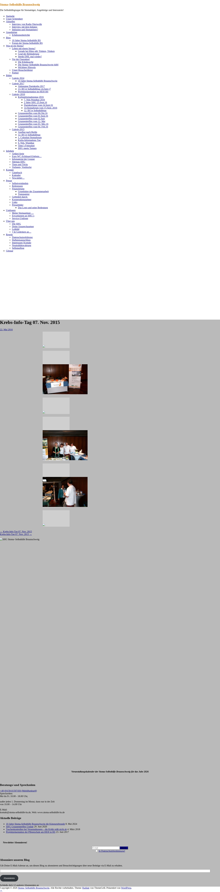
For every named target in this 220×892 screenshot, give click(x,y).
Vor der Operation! (21, 59)
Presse (9, 180)
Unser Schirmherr (14, 19)
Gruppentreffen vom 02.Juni (31, 118)
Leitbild (15, 229)
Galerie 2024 (18, 78)
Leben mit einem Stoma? (23, 48)
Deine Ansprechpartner (23, 226)
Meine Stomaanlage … (23, 213)
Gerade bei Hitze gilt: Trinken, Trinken (36, 51)
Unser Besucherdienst (22, 70)
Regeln (9, 234)
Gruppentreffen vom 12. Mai (31, 121)
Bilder (9, 75)
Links (14, 202)
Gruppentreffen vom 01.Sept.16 (33, 116)
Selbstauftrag (18, 248)
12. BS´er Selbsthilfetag (35, 110)
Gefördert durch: (20, 197)
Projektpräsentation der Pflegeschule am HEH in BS (30, 832)
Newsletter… (18, 178)
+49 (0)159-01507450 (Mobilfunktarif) (18, 791)
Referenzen (17, 186)
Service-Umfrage (20, 218)
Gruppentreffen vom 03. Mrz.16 (33, 124)
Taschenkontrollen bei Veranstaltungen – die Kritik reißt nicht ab (36, 829)
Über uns (10, 221)
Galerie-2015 (18, 129)
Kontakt (10, 170)
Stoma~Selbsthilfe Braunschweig (20, 4)
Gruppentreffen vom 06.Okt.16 (32, 113)
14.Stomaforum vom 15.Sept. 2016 (40, 108)
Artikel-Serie (18, 153)
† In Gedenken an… (21, 232)
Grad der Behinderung (28, 54)
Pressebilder (17, 205)
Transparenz (23, 194)
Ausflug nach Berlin (27, 132)
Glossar (9, 250)
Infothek (10, 151)
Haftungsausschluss (21, 240)
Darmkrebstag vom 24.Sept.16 (38, 105)
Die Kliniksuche (25, 62)
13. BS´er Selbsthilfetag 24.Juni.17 (34, 89)
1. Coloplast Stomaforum (30, 137)
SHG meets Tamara (27, 148)
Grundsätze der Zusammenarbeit (33, 191)
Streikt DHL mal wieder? (30, 56)
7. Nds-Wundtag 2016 (34, 99)
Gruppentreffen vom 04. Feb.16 (33, 126)
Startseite (10, 16)
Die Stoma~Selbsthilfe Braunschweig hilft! (38, 64)
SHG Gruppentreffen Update (20, 826)
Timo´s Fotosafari (26, 145)
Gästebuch (17, 172)
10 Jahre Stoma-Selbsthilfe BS (26, 40)
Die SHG (16, 224)
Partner (15, 72)
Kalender (16, 175)
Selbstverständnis (20, 183)
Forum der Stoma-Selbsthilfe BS (27, 43)
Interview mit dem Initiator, (25, 27)
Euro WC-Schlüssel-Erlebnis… (27, 156)
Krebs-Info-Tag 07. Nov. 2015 (16, 531)
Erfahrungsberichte (21, 35)
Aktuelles (10, 21)
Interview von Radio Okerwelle (27, 24)
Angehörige (11, 32)
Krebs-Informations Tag (29, 140)
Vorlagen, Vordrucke (22, 167)
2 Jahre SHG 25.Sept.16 (35, 102)
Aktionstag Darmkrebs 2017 (31, 86)
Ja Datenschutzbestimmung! (112, 851)
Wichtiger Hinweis (27, 67)
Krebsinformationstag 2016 (31, 97)
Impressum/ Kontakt (21, 242)
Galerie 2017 (18, 83)
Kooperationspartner (21, 199)
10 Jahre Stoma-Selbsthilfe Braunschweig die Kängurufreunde (35, 824)
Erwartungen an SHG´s (23, 215)
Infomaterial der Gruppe (23, 159)
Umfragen (11, 210)
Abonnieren (9, 878)
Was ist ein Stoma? (15, 46)
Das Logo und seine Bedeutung (33, 207)
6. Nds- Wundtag (26, 143)
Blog (8, 37)
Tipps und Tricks (20, 164)
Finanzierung (18, 188)
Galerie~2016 (18, 94)
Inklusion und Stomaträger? (25, 29)
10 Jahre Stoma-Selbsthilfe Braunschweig (37, 81)
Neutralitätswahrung (21, 245)
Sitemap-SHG (18, 161)
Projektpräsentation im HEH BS (33, 91)
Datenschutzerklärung (22, 237)
